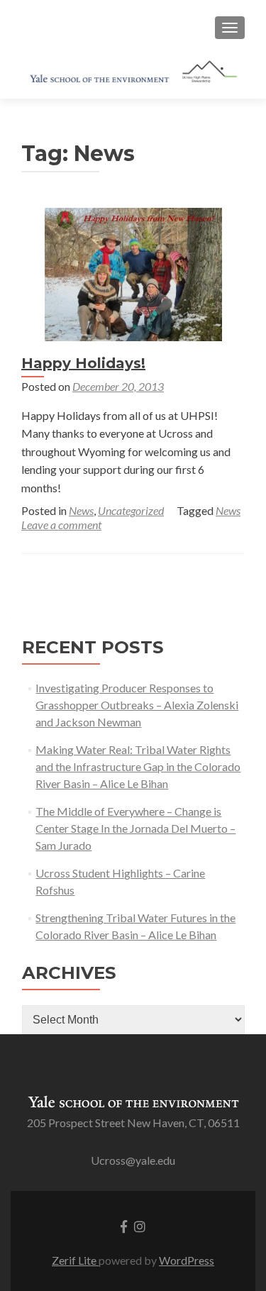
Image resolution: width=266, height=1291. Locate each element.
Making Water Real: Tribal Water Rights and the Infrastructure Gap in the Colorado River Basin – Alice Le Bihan (137, 766)
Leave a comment (61, 524)
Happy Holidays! (83, 363)
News (81, 510)
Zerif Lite (75, 1260)
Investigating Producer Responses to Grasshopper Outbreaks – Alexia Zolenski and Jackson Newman (136, 704)
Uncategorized (131, 510)
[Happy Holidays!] (133, 272)
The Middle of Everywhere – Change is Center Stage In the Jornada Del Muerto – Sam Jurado (135, 828)
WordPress (186, 1260)
